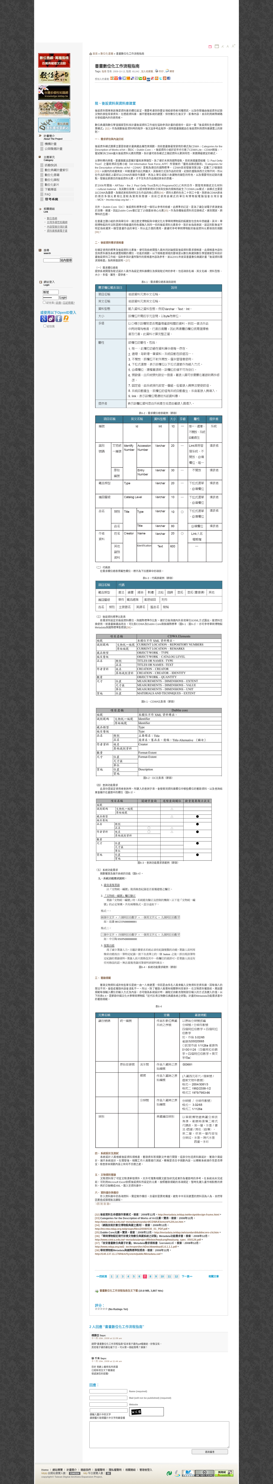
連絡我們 (85, 1469)
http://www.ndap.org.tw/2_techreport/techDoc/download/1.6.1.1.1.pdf (136, 1246)
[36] (97, 232)
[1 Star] (96, 1309)
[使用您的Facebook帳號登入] (58, 318)
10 (162, 1276)
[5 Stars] (106, 1309)
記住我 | (51, 302)
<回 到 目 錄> (103, 1204)
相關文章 (214, 1276)
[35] (166, 210)
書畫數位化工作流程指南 (117, 66)
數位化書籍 (106, 53)
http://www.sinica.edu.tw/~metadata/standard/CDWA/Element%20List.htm (139, 1221)
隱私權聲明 (115, 1469)
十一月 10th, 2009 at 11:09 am (106, 1338)
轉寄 (172, 71)
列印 (161, 71)
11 (169, 1276)
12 (176, 1276)
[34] (161, 192)
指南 (104, 71)
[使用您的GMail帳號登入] (43, 318)
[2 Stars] (98, 1309)
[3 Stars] (101, 1309)
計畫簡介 (71, 1469)
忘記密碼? (69, 302)
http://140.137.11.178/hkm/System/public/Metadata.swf (128, 1254)
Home (45, 1469)
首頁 (95, 53)
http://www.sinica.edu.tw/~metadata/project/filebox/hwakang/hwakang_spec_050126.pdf (148, 1239)
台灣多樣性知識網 (57, 222)
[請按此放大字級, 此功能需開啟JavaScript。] (234, 46)
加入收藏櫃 (147, 71)
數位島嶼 (52, 218)
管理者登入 (145, 1469)
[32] (107, 128)
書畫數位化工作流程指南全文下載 (119, 1290)
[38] (128, 627)
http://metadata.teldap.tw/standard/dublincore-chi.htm (186, 1232)
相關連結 (130, 1469)
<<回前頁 (102, 1276)
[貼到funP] (152, 79)
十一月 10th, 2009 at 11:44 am (106, 1361)
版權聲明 (100, 1469)
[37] (128, 260)
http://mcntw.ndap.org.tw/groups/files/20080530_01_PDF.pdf (131, 1228)
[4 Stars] (104, 1309)
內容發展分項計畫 (57, 226)
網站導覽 (57, 1469)
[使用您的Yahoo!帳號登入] (51, 318)
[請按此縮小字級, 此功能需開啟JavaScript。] (223, 46)
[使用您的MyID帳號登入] (66, 318)
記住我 (50, 326)
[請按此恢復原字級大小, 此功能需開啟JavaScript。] (227, 46)
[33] (97, 171)
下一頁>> (186, 1276)
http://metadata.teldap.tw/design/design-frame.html (188, 1214)
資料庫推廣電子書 (57, 230)
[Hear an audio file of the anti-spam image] (146, 1408)
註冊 (58, 302)
